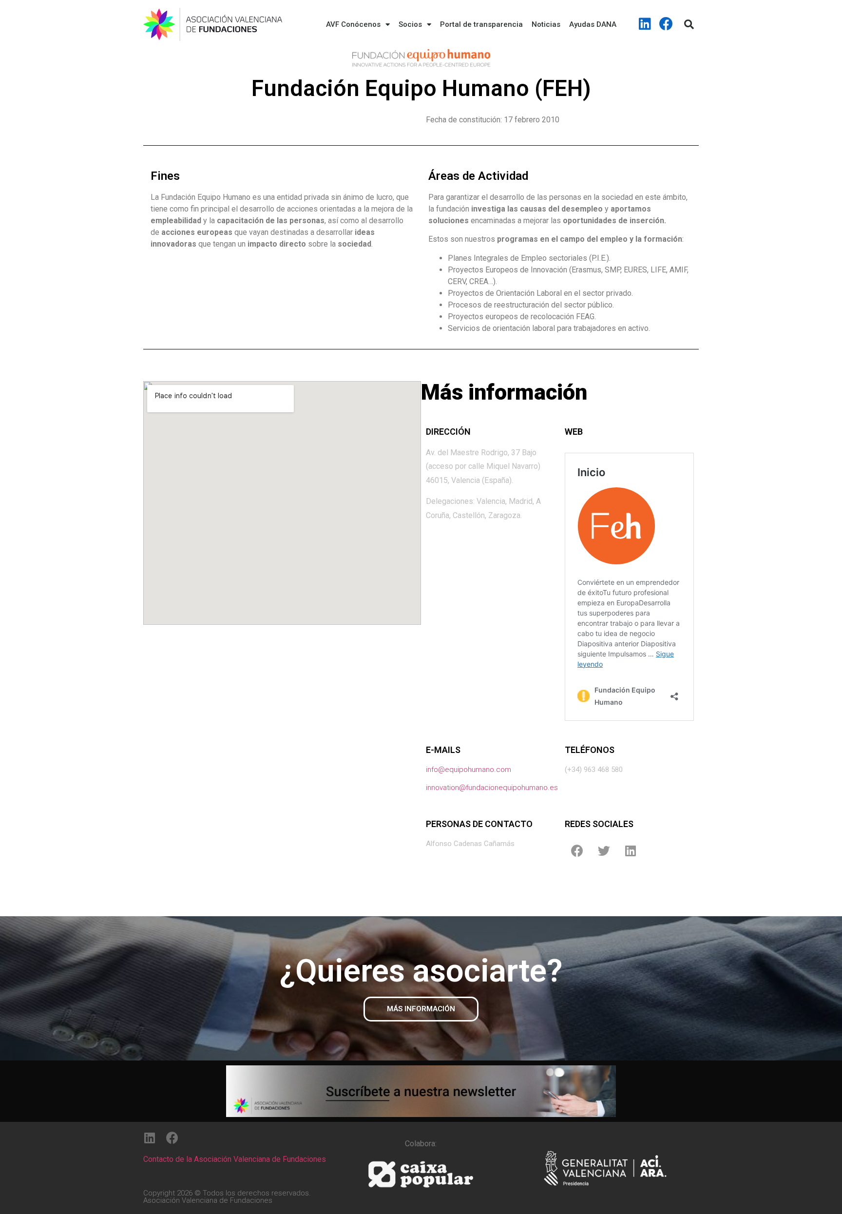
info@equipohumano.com (468, 769)
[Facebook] (666, 24)
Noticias (546, 24)
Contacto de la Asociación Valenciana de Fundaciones (234, 1159)
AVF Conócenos (353, 24)
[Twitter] (604, 850)
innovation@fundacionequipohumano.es (492, 787)
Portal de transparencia (481, 24)
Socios (410, 24)
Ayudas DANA (592, 24)
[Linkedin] (645, 24)
